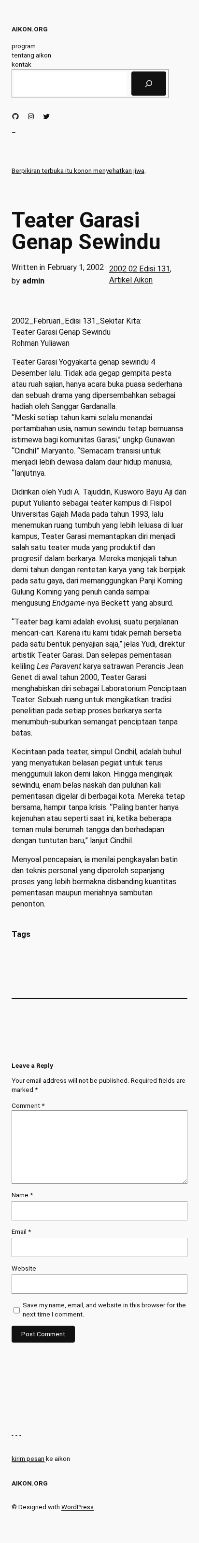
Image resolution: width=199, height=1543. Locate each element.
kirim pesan (28, 1458)
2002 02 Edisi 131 (139, 268)
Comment (28, 1105)
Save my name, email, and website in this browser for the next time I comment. (104, 1309)
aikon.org (30, 29)
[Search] (148, 83)
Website (24, 1268)
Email (21, 1231)
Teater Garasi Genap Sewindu (86, 231)
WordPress (77, 1507)
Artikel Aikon (131, 279)
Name (22, 1195)
